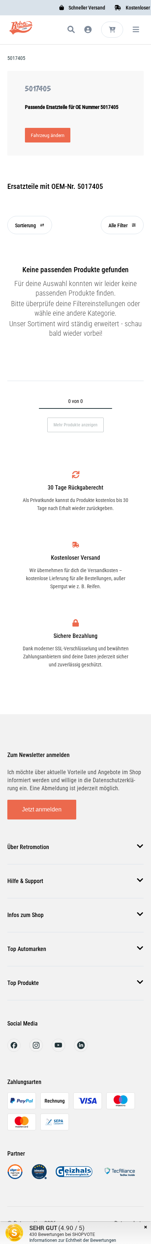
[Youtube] (58, 1049)
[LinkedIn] (81, 1049)
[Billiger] (15, 1177)
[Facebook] (14, 1049)
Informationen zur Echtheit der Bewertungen (72, 1240)
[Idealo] (39, 1177)
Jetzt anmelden (42, 809)
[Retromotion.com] (21, 31)
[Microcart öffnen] (112, 30)
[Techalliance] (119, 1177)
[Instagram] (36, 1049)
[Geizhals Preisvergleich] (74, 1177)
